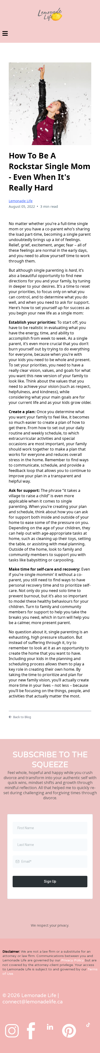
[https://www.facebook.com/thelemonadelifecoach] (31, 1031)
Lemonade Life (21, 201)
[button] (5, 34)
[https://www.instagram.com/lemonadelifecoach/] (12, 1031)
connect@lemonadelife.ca (32, 1002)
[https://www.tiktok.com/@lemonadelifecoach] (88, 1025)
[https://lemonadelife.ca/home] (50, 14)
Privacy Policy (72, 960)
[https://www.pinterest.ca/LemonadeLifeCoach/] (69, 1031)
